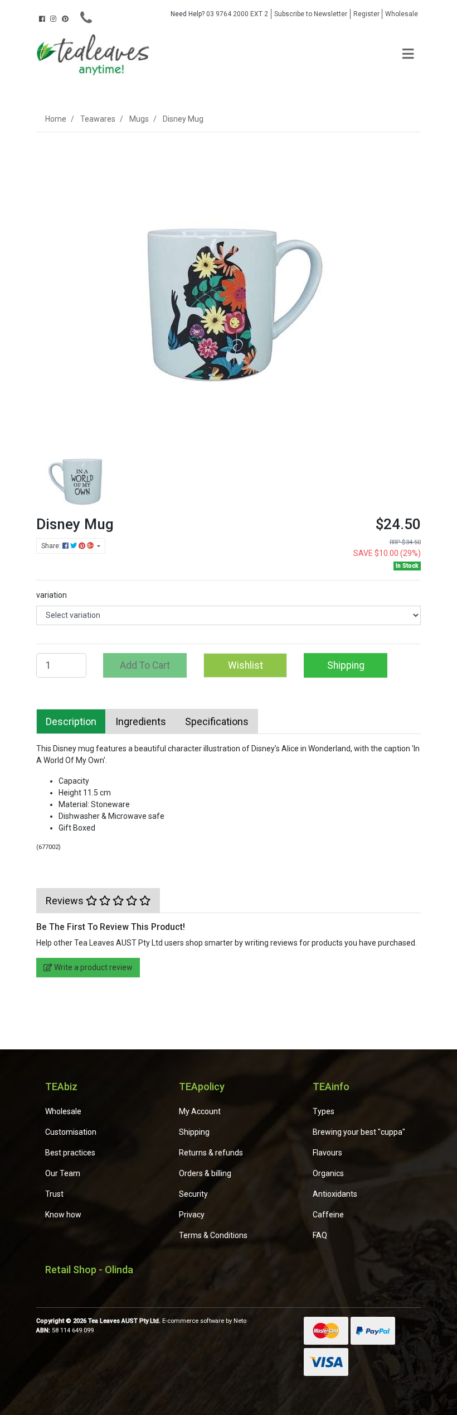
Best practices (70, 1152)
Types (323, 1111)
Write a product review (92, 967)
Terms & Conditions (213, 1235)
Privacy (192, 1214)
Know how (63, 1214)
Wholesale (401, 14)
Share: (51, 546)
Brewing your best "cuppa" (359, 1132)
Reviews (66, 900)
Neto (240, 1321)
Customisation (70, 1132)
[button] (245, 665)
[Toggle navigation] (408, 54)
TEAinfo (331, 1086)
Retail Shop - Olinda (89, 1269)
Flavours (327, 1152)
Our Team (62, 1173)
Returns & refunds (211, 1152)
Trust (54, 1193)
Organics (328, 1173)
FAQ (320, 1235)
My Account (200, 1111)
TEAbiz (61, 1086)
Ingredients (140, 721)
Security (193, 1193)
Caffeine (328, 1214)
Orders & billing (205, 1173)
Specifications (217, 721)
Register (366, 14)
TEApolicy (202, 1086)
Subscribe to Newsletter (310, 14)
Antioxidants (335, 1193)
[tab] (71, 721)
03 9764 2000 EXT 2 (219, 14)
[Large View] (78, 473)
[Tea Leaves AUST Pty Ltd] (94, 53)
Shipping (345, 665)
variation (51, 595)
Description (71, 721)
